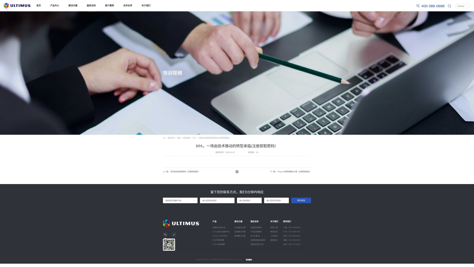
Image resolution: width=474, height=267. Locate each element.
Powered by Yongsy (236, 259)
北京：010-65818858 (291, 236)
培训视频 (186, 138)
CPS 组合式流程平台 (221, 232)
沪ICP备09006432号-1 (202, 259)
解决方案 (73, 5)
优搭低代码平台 (219, 227)
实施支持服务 (256, 227)
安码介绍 (274, 227)
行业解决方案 (240, 227)
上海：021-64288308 (291, 227)
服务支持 (91, 5)
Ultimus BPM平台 (220, 236)
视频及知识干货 (257, 244)
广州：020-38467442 (291, 232)
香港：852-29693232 (291, 240)
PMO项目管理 (218, 240)
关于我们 (146, 5)
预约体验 (301, 200)
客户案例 (109, 5)
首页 (38, 5)
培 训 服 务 (255, 236)
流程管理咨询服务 (258, 240)
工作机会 (274, 236)
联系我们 (274, 240)
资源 (179, 138)
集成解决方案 (240, 236)
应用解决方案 (240, 232)
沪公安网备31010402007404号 (219, 259)
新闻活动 (274, 232)
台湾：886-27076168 (291, 244)
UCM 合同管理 (219, 244)
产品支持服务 (256, 232)
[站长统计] (248, 259)
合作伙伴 (127, 5)
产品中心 (54, 5)
